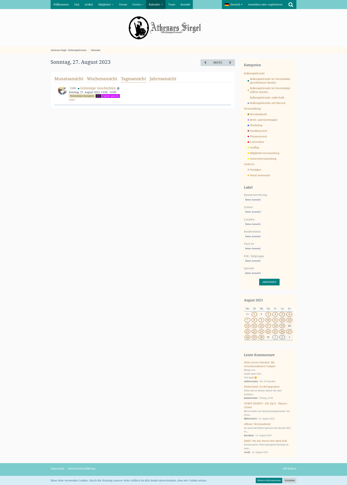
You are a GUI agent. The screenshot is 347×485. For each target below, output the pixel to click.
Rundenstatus (252, 231)
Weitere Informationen (269, 480)
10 (268, 320)
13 (289, 320)
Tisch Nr (249, 243)
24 (268, 331)
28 (247, 337)
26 (282, 331)
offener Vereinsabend (257, 424)
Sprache (249, 268)
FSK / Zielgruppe (254, 256)
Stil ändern (289, 468)
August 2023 (253, 300)
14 (247, 325)
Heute (217, 62)
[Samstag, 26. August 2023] (205, 62)
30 (261, 337)
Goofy (247, 452)
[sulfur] (62, 93)
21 (247, 331)
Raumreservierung (255, 194)
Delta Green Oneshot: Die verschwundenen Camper (260, 364)
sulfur (72, 99)
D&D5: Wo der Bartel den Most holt (265, 441)
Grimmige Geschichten (98, 88)
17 (268, 325)
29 (254, 337)
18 (275, 325)
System (248, 207)
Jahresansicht (163, 79)
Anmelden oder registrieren (265, 4)
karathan (249, 435)
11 (275, 320)
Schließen (290, 480)
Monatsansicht (68, 79)
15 (254, 325)
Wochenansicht (102, 79)
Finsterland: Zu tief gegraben (262, 386)
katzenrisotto (251, 397)
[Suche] (290, 4)
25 (275, 331)
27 (289, 331)
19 (282, 325)
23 (261, 331)
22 (254, 331)
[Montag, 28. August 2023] (230, 62)
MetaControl (250, 418)
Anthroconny (251, 381)
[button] (233, 4)
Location (249, 219)
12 (282, 320)
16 (261, 325)
